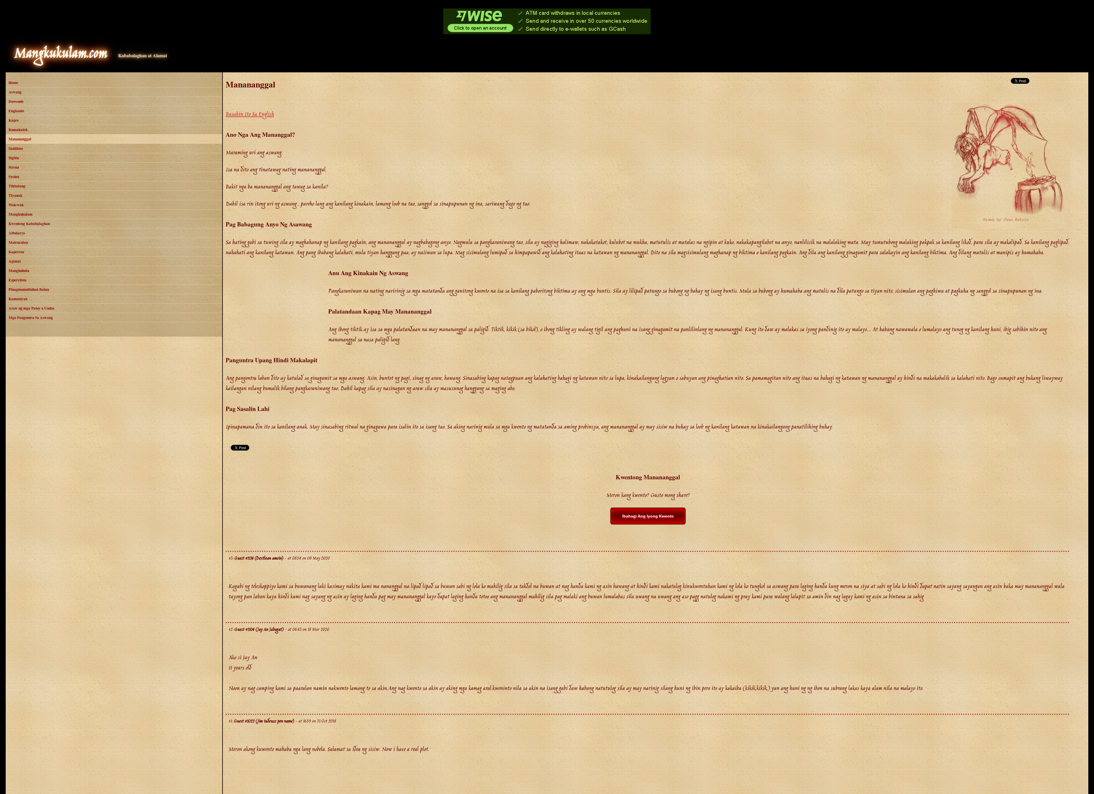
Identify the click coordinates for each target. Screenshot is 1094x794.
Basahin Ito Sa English (250, 114)
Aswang (15, 92)
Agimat (15, 261)
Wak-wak (16, 205)
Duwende (16, 101)
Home (13, 82)
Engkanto (16, 111)
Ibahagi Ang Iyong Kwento (648, 516)
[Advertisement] (277, 307)
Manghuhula (19, 270)
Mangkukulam (20, 214)
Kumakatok (18, 129)
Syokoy (14, 176)
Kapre (14, 120)
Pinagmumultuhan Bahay (29, 289)
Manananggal (20, 139)
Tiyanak (15, 195)
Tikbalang (17, 186)
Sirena (14, 167)
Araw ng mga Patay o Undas (31, 308)
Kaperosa (16, 252)
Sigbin (14, 158)
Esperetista (17, 280)
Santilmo (16, 148)
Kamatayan (18, 299)
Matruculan (18, 242)
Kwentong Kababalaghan (29, 223)
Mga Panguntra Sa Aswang (31, 317)
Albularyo (17, 233)
